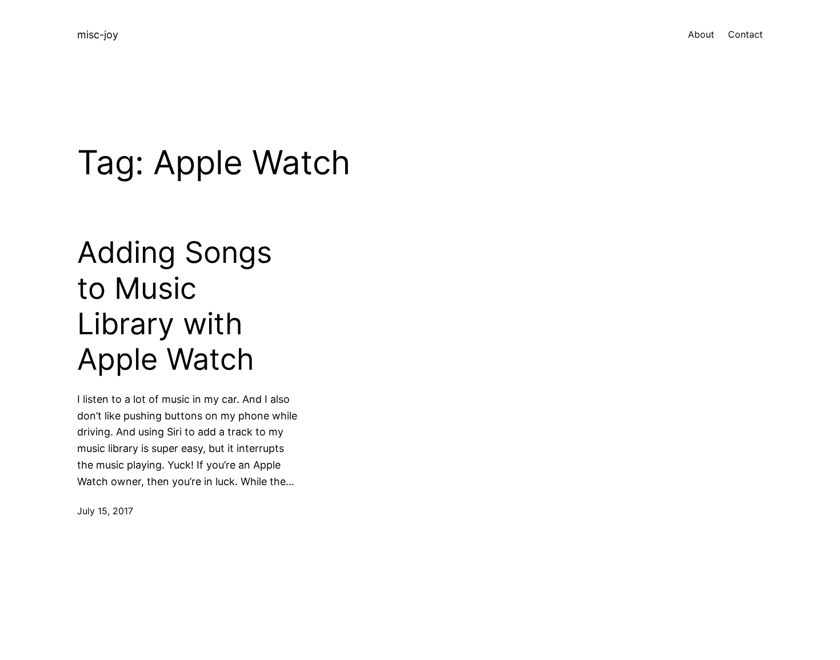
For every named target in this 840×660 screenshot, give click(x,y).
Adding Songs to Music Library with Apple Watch (174, 306)
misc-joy (97, 35)
